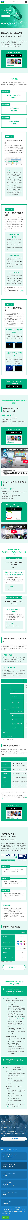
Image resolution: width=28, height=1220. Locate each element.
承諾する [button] (5, 1217)
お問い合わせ (14, 1138)
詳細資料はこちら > (14, 967)
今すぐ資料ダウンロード (13, 55)
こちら (21, 290)
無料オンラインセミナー (13, 386)
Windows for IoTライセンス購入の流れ (16, 1018)
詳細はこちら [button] (8, 1213)
